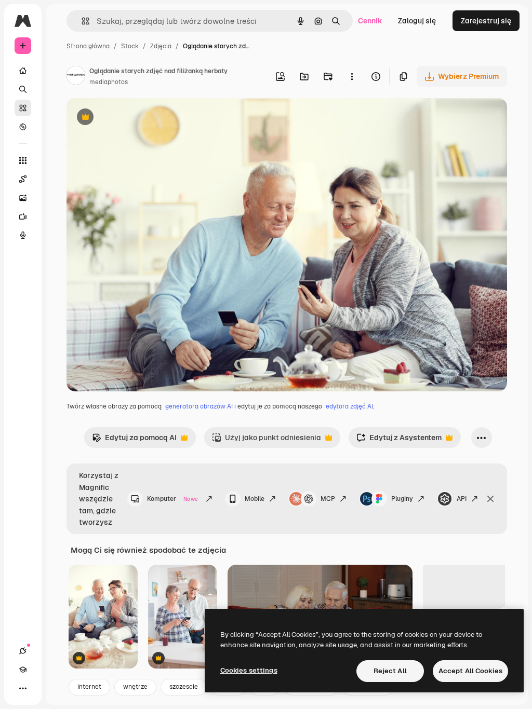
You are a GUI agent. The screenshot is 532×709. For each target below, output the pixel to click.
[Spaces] (23, 179)
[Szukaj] (23, 89)
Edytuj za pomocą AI (134, 440)
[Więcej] (23, 688)
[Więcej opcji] (351, 76)
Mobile (254, 499)
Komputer (172, 499)
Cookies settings (248, 670)
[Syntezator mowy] (23, 235)
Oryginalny (138, 118)
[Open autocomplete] (81, 21)
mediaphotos (108, 82)
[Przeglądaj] (23, 126)
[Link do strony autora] (75, 77)
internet (89, 687)
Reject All (390, 670)
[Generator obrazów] (23, 197)
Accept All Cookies (470, 670)
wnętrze (135, 687)
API (462, 499)
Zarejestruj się (486, 20)
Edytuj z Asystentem (399, 440)
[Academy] (23, 669)
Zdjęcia (160, 46)
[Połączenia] (23, 651)
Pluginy (402, 499)
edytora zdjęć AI (349, 406)
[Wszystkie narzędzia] (23, 160)
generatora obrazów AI (199, 406)
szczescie (183, 687)
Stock (130, 46)
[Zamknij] (490, 499)
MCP (328, 499)
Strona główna (88, 46)
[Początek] (23, 70)
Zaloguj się (417, 20)
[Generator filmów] (23, 216)
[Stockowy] (23, 108)
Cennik (370, 20)
